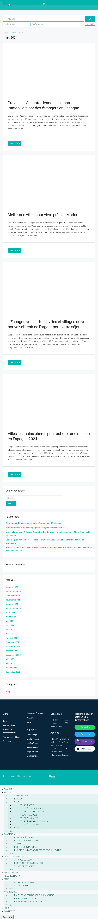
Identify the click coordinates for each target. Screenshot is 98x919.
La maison (19, 799)
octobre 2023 (12, 651)
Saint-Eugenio (33, 747)
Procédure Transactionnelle (28, 863)
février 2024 (11, 638)
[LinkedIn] (81, 778)
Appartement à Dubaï (24, 882)
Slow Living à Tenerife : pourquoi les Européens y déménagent (34, 523)
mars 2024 (10, 634)
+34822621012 (58, 720)
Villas (17, 802)
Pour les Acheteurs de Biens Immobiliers (34, 895)
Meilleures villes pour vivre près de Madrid (43, 214)
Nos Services (10, 892)
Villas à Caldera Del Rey (32, 812)
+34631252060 (58, 723)
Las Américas (32, 743)
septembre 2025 (13, 591)
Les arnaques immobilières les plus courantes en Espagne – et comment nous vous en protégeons (45, 541)
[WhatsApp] (93, 778)
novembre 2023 (13, 646)
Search (10, 503)
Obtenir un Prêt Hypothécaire (29, 901)
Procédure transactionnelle (9, 731)
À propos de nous (10, 725)
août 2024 (10, 612)
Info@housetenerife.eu (61, 755)
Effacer (90, 24)
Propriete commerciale (25, 847)
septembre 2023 (13, 655)
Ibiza (29, 722)
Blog (8, 691)
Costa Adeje (32, 735)
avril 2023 (10, 663)
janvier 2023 (11, 668)
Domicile (8, 789)
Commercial (10, 834)
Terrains (18, 844)
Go (90, 19)
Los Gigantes (32, 756)
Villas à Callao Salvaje (32, 824)
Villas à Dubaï (21, 885)
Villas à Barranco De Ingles (34, 821)
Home (7, 33)
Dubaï (6, 879)
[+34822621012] (92, 5)
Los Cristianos (33, 739)
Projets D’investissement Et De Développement (37, 850)
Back (16, 828)
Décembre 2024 (13, 595)
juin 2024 (10, 621)
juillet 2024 (11, 617)
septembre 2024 (13, 608)
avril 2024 (10, 629)
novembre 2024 (13, 600)
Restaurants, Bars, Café (26, 840)
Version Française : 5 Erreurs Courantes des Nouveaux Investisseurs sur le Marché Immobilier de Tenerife (48, 533)
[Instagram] (85, 778)
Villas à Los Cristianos (31, 808)
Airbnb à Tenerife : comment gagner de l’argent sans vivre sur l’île (36, 527)
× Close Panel (7, 917)
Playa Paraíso (32, 752)
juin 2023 (10, 659)
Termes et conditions (11, 737)
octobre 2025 (12, 587)
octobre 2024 (12, 604)
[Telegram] (89, 778)
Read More (14, 143)
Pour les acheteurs (14, 857)
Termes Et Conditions (24, 866)
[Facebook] (77, 778)
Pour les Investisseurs (25, 898)
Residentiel (9, 792)
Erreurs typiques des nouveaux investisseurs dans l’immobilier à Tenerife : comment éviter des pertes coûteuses (49, 549)
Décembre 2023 (13, 642)
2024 (14, 33)
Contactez (7, 741)
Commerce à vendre (23, 837)
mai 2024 (10, 625)
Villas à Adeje (27, 805)
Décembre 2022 (13, 672)
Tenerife (30, 718)
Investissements (12, 876)
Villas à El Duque (28, 815)
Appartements (21, 795)
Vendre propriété (12, 873)
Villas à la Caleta (29, 818)
